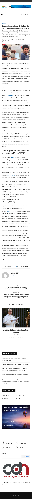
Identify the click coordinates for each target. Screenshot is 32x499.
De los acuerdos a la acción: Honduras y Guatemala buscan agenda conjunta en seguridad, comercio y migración (16, 381)
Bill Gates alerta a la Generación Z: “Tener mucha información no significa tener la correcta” (15, 369)
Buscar (4, 453)
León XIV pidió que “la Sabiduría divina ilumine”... (16, 331)
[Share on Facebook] (19, 266)
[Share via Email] (27, 266)
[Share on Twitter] (21, 266)
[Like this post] (17, 266)
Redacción (10, 39)
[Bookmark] (30, 14)
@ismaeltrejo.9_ (10, 95)
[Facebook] (21, 14)
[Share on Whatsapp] (23, 266)
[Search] (28, 14)
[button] (3, 322)
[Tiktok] (25, 14)
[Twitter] (23, 14)
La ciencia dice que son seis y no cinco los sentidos (15, 364)
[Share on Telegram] (25, 266)
